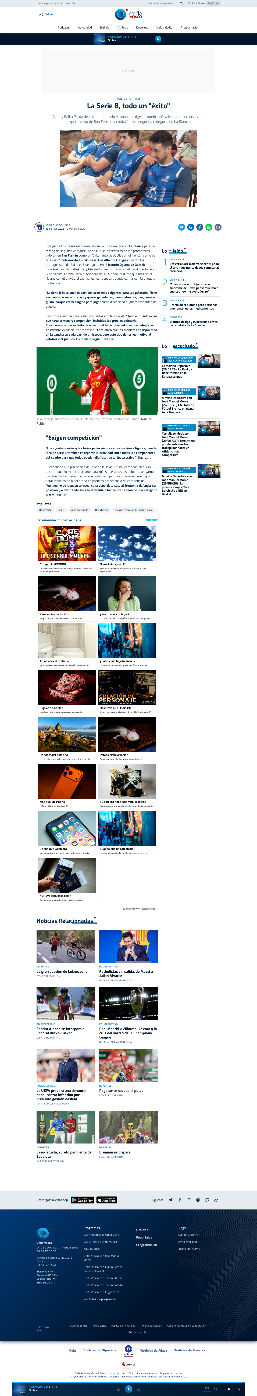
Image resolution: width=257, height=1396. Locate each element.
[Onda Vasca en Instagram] (198, 1200)
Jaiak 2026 (70, 3)
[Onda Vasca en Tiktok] (216, 1200)
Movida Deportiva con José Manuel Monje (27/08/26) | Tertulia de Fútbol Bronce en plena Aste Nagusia (178, 405)
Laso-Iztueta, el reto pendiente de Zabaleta (64, 1154)
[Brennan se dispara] (128, 1127)
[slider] (229, 1389)
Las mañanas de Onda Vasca (102, 1235)
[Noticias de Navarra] (190, 1350)
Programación (190, 27)
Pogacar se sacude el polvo (121, 1090)
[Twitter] (181, 227)
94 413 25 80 (48, 1251)
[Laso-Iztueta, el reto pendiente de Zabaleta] (66, 1127)
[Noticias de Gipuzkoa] (100, 1350)
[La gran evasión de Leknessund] (66, 946)
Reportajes (144, 1237)
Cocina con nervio (189, 1249)
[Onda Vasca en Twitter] (171, 1200)
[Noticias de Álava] (154, 1350)
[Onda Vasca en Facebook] (180, 1200)
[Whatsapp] (208, 227)
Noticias (142, 1230)
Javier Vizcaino (187, 1242)
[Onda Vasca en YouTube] (189, 1200)
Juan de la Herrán (189, 1235)
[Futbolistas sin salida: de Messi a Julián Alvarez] (128, 946)
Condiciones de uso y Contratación (186, 1325)
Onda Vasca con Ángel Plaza (102, 1292)
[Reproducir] (158, 39)
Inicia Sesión (198, 3)
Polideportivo (108, 966)
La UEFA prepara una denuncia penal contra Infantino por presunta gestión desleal (62, 1095)
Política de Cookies (151, 1325)
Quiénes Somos (78, 1325)
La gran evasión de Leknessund (62, 971)
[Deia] (72, 1350)
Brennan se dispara (115, 1152)
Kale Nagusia (92, 1249)
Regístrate (213, 3)
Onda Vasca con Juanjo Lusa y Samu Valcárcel (103, 1269)
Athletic (123, 27)
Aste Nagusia (45, 3)
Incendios (58, 3)
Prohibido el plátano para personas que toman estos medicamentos (193, 306)
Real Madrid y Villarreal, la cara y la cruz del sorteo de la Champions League (128, 1033)
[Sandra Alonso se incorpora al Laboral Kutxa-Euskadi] (66, 1003)
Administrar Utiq (138, 1332)
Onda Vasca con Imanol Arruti (103, 1278)
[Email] (218, 227)
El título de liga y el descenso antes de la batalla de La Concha (194, 323)
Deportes (142, 27)
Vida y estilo (178, 259)
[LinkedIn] (190, 227)
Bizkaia (104, 27)
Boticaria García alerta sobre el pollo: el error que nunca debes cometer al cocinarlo (195, 267)
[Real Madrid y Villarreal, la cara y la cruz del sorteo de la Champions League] (128, 1003)
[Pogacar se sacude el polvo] (128, 1065)
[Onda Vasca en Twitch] (207, 1200)
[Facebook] (199, 227)
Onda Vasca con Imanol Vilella (103, 1285)
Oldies (112, 40)
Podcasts (64, 27)
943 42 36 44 (48, 1265)
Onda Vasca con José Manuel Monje (102, 1258)
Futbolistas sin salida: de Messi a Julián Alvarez (126, 973)
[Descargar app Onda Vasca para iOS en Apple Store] (106, 1200)
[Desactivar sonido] (215, 1389)
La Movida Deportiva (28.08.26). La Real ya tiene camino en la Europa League (177, 371)
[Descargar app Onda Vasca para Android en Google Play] (82, 1200)
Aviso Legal (99, 1325)
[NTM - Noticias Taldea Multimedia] (128, 1351)
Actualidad (85, 27)
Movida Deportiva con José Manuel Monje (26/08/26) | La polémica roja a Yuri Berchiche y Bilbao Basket (177, 485)
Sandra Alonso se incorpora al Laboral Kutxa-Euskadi (61, 1031)
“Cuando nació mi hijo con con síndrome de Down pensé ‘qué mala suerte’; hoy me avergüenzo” (194, 288)
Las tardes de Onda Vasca (100, 1242)
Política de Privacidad (123, 1325)
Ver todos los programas (100, 1299)
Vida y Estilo (164, 27)
